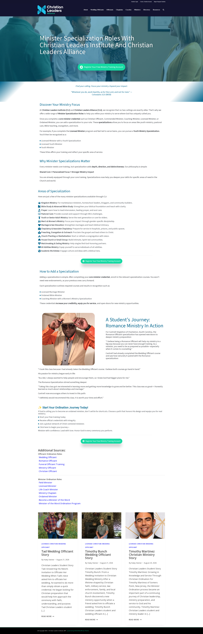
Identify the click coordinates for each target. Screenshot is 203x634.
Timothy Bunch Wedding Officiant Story (98, 554)
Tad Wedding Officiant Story (57, 553)
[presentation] (57, 525)
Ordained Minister (48, 496)
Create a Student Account (146, 1)
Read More (47, 616)
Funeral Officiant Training (51, 464)
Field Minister (45, 482)
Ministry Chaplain (47, 493)
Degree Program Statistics (159, 1)
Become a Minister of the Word (54, 500)
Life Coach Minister (48, 489)
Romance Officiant (48, 460)
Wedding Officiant (48, 457)
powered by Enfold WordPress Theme (78, 630)
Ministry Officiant (47, 467)
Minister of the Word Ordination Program (59, 503)
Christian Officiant (48, 471)
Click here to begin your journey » (54, 427)
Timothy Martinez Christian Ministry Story (142, 554)
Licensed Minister (47, 486)
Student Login (134, 1)
